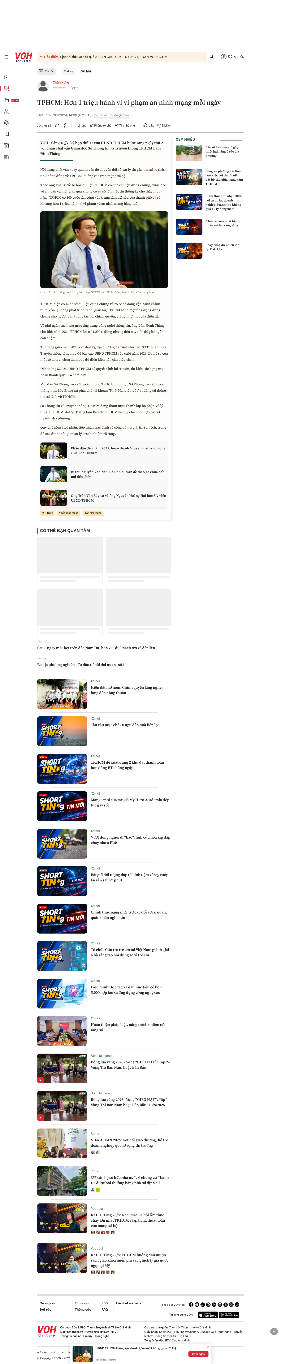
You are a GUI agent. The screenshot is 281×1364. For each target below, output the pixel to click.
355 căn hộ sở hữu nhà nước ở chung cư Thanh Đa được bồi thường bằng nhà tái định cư (130, 1180)
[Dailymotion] (237, 1305)
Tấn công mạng (69, 513)
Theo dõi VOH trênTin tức (112, 115)
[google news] (220, 1305)
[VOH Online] (47, 1331)
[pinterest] (208, 1305)
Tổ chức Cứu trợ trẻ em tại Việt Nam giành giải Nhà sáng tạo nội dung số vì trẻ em (130, 952)
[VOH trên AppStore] (208, 1315)
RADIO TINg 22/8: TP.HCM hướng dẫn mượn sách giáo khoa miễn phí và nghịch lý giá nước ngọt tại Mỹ (129, 1260)
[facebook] (65, 126)
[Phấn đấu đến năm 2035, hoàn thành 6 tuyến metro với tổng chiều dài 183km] (53, 450)
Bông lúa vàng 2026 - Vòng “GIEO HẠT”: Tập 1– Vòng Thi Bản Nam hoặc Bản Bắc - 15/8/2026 (130, 1102)
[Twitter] (231, 1305)
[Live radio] (21, 100)
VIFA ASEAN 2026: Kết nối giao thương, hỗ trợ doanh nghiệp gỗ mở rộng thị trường (129, 1142)
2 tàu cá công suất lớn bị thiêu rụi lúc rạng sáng (222, 223)
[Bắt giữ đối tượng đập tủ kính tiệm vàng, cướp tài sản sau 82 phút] (62, 881)
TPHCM (48, 513)
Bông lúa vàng (101, 1056)
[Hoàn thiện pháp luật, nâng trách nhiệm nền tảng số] (62, 1031)
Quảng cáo (48, 1303)
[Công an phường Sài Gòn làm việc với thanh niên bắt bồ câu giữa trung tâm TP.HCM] (189, 177)
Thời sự (68, 71)
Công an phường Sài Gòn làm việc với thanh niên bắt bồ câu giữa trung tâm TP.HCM (224, 177)
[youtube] (197, 1305)
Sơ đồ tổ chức (57, 1352)
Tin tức (49, 71)
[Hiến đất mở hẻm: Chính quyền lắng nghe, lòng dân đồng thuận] (62, 694)
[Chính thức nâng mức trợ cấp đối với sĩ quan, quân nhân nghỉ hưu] (62, 919)
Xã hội (86, 71)
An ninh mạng (94, 513)
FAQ (105, 1309)
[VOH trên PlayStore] (229, 1315)
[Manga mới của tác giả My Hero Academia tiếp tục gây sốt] (62, 806)
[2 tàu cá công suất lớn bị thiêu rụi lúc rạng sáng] (189, 227)
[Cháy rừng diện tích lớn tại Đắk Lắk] (189, 251)
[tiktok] (202, 1305)
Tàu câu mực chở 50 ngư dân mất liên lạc (125, 724)
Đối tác (45, 1309)
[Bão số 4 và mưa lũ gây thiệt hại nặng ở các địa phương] (189, 153)
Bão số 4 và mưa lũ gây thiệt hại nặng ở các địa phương (222, 151)
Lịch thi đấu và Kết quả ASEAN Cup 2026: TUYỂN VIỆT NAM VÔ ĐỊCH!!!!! (113, 57)
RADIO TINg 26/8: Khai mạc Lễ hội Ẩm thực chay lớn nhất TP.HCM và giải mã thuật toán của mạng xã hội (128, 1220)
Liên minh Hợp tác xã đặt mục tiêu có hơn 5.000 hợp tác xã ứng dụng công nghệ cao (126, 989)
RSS (105, 1303)
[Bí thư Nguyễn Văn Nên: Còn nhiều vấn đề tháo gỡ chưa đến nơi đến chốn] (53, 474)
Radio (95, 1134)
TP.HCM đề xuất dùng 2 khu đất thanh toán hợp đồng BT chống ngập (127, 765)
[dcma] (225, 1305)
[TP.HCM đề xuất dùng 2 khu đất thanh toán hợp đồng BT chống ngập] (62, 769)
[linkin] (214, 1305)
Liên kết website (128, 1303)
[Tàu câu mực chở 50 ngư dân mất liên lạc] (62, 731)
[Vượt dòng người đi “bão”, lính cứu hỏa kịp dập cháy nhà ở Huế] (62, 844)
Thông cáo (83, 1309)
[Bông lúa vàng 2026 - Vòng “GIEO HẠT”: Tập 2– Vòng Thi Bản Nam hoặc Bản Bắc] (62, 1068)
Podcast (97, 1209)
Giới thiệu (42, 1352)
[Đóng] (208, 1346)
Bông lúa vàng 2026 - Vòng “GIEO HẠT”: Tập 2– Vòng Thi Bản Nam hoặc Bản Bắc (130, 1064)
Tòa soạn (82, 1303)
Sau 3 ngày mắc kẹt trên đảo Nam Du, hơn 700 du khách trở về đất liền (96, 647)
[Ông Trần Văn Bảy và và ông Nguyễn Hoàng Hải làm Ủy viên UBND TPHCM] (53, 498)
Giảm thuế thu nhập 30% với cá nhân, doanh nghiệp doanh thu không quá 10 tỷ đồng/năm (223, 202)
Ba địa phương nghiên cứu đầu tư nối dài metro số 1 (81, 664)
